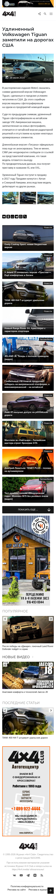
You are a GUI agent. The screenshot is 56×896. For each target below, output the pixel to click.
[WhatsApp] (21, 216)
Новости (11, 71)
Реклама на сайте (16, 889)
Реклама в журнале (39, 889)
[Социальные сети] (39, 13)
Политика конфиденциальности (27, 886)
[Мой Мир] (12, 216)
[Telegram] (16, 216)
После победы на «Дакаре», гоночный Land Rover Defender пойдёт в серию (27, 647)
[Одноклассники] (8, 216)
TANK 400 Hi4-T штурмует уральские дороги (25, 737)
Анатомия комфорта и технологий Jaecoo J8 (25, 692)
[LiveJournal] (25, 216)
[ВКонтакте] (4, 216)
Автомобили (46, 339)
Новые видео (18, 657)
